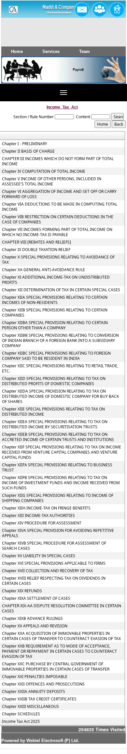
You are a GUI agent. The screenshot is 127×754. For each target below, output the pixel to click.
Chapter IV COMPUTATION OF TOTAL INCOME (43, 171)
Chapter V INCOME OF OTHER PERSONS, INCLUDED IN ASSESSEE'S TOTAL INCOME (51, 181)
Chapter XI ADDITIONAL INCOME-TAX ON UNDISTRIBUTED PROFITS (56, 280)
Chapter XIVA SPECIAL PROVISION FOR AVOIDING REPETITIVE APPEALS (58, 533)
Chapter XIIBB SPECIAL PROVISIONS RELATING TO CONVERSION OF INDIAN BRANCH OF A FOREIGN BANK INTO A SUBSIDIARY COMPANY (60, 340)
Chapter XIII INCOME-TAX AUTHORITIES (38, 515)
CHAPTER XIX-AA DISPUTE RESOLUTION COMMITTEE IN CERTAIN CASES (61, 608)
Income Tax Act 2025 (21, 721)
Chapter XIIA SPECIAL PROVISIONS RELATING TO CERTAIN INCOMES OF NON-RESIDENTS (54, 300)
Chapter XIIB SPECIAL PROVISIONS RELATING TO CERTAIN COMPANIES (54, 313)
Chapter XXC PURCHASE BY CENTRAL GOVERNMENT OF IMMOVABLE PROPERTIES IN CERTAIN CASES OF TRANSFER (55, 666)
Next (110, 76)
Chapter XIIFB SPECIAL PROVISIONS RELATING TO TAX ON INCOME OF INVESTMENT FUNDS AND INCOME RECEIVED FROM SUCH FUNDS (61, 483)
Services (51, 51)
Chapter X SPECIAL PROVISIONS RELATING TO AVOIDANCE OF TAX (58, 260)
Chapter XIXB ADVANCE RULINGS (32, 618)
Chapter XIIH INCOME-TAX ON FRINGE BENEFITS (46, 508)
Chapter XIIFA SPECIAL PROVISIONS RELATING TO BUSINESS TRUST (57, 467)
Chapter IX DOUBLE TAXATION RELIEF (36, 249)
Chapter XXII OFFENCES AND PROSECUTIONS (43, 684)
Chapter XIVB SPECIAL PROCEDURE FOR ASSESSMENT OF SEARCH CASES (54, 546)
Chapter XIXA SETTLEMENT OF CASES (36, 598)
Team (84, 51)
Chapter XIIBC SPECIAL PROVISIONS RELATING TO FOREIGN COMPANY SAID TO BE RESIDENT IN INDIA (56, 356)
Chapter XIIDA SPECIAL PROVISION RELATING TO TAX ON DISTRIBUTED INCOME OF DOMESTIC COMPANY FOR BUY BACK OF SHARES (60, 396)
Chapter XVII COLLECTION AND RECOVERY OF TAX (47, 570)
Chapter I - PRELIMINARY (24, 143)
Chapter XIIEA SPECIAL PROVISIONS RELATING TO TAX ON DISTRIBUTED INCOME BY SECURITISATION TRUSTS (54, 424)
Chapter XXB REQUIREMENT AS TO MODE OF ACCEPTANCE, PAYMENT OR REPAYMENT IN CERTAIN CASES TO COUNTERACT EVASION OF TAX (59, 651)
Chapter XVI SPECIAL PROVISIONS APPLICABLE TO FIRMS (54, 563)
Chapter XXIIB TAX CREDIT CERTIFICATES (39, 699)
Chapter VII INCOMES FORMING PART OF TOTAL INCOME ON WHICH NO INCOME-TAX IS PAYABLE (57, 232)
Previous (16, 76)
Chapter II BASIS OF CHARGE (28, 151)
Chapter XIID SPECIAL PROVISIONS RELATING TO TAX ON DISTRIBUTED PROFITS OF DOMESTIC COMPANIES (54, 381)
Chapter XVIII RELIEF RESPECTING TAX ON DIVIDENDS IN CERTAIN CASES (54, 581)
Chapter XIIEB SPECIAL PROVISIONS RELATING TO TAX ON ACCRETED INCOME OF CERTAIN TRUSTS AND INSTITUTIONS (58, 437)
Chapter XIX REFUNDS (22, 591)
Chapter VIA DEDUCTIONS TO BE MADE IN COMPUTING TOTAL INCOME (59, 207)
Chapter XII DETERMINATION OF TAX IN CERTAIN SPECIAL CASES (61, 290)
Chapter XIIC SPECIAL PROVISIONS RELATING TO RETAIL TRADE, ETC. (60, 368)
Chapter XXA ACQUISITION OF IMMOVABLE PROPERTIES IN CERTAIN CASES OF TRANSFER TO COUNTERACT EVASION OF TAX (61, 636)
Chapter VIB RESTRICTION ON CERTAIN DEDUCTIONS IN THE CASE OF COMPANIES (57, 219)
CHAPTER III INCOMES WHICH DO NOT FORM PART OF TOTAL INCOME (58, 161)
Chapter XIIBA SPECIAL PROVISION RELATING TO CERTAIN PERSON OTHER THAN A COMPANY (55, 325)
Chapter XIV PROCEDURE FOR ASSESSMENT (41, 523)
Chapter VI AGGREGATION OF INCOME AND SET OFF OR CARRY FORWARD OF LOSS (59, 194)
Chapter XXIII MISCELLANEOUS (30, 706)
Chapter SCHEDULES (21, 714)
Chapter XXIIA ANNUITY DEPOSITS (33, 691)
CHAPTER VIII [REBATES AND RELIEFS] (36, 242)
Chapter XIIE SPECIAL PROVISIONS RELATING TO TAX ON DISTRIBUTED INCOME (53, 412)
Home (17, 51)
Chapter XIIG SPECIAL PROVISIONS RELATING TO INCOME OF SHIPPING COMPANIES (57, 498)
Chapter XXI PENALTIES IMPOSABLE (34, 676)
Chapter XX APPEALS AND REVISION (34, 626)
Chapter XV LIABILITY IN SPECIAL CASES (38, 556)
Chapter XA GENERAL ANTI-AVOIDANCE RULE (43, 269)
